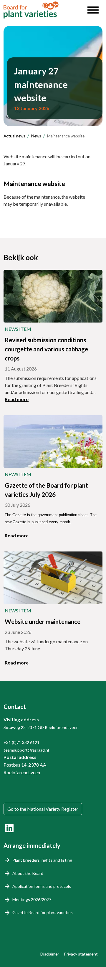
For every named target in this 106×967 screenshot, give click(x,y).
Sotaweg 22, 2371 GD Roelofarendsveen (41, 727)
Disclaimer (49, 953)
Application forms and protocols (41, 886)
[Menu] (93, 10)
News (36, 136)
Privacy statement (81, 953)
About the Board (27, 873)
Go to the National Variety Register (42, 809)
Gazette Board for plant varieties (42, 912)
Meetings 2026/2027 (31, 899)
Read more (17, 399)
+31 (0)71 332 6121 (21, 742)
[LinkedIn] (9, 828)
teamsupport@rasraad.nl (26, 749)
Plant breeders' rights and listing (42, 860)
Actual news (14, 136)
